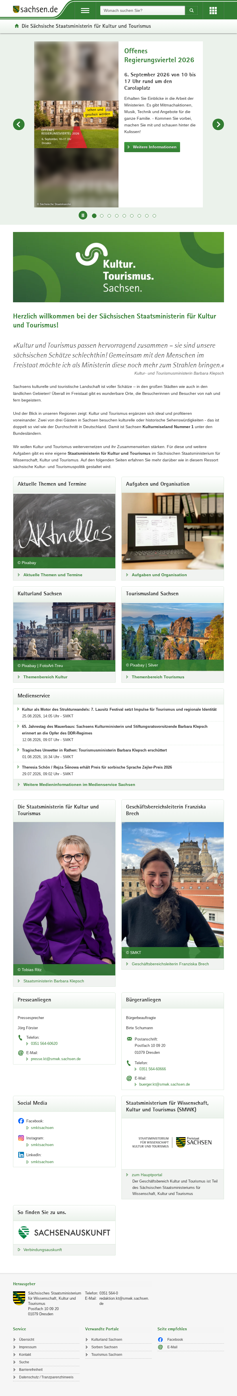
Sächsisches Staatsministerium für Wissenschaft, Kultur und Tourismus (54, 1298)
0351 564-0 (108, 1293)
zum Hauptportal (147, 1174)
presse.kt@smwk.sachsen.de (56, 1059)
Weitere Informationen (206, 139)
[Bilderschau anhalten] (83, 215)
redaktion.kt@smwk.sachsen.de (124, 1301)
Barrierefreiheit (30, 1370)
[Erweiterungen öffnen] (213, 10)
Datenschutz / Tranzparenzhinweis (46, 1377)
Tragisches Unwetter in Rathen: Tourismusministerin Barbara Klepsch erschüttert (94, 750)
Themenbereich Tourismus (158, 677)
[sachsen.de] (37, 10)
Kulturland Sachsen (106, 1340)
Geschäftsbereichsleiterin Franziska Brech (170, 964)
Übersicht (26, 1340)
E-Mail (172, 1347)
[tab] (82, 1284)
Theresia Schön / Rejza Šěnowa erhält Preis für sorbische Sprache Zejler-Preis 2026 (97, 767)
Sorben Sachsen (104, 1347)
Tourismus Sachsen (106, 1355)
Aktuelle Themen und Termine (52, 574)
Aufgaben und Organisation (159, 574)
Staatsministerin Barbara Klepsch (53, 981)
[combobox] (142, 10)
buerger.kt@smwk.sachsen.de (164, 1084)
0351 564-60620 (44, 1043)
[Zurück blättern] (19, 124)
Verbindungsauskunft (42, 1249)
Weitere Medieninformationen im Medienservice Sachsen (79, 784)
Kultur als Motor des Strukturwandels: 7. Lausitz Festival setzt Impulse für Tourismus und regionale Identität (119, 709)
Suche (24, 1362)
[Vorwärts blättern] (218, 124)
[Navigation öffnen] (85, 10)
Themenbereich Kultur (45, 677)
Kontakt (25, 1355)
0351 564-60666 (152, 1069)
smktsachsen (42, 1128)
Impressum (27, 1347)
